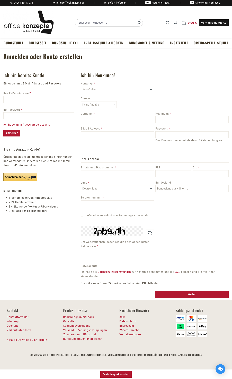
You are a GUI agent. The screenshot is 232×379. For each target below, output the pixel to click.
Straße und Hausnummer (98, 167)
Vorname (88, 113)
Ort (196, 167)
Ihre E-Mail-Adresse (17, 93)
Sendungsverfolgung (77, 325)
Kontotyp (88, 83)
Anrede (85, 98)
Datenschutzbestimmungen (114, 271)
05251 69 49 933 (23, 2)
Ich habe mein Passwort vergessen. (26, 124)
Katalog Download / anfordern (27, 339)
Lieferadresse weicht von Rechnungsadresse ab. (116, 215)
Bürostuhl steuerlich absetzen (82, 338)
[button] (20, 177)
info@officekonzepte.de (70, 2)
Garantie (68, 321)
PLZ (158, 167)
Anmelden (12, 133)
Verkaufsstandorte (213, 22)
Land (85, 182)
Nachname (163, 113)
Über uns (12, 325)
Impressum (126, 325)
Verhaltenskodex (130, 334)
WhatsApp (13, 321)
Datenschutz (127, 321)
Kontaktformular (18, 317)
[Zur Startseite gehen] (28, 22)
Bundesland (163, 182)
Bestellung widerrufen (116, 374)
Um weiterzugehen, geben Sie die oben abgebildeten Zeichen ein (115, 244)
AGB (177, 271)
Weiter (192, 294)
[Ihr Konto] (176, 22)
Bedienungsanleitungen (78, 317)
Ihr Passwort (12, 109)
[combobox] (105, 22)
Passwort (162, 128)
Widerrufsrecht (129, 330)
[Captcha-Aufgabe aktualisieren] (150, 232)
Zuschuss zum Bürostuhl (79, 334)
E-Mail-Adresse (91, 128)
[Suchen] (139, 22)
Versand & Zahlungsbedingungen (85, 330)
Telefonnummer (92, 197)
